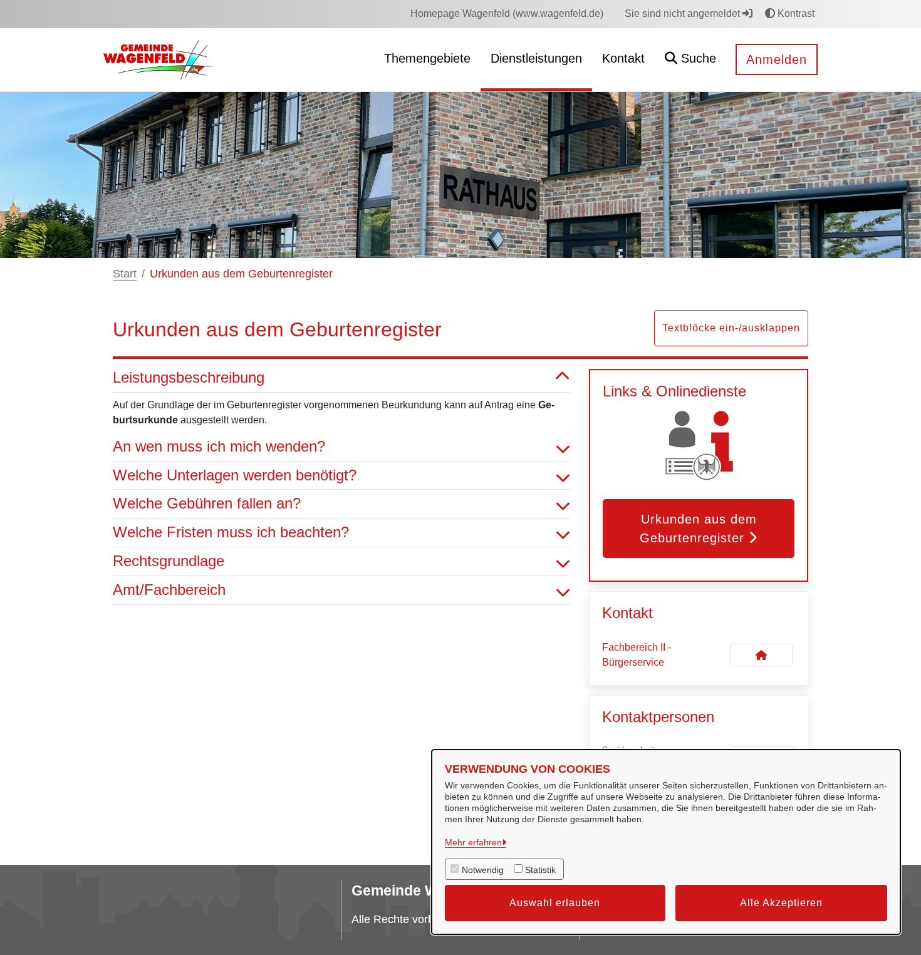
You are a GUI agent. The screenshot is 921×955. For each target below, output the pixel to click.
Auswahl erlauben (554, 902)
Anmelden (776, 59)
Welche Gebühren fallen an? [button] (207, 503)
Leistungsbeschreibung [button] (188, 377)
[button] (690, 59)
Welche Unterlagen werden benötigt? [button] (234, 475)
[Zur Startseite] (157, 59)
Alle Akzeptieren (781, 902)
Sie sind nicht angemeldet (683, 13)
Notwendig (483, 870)
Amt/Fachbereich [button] (169, 589)
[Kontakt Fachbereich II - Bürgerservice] (761, 655)
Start (125, 273)
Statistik (540, 870)
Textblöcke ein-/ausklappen (731, 328)
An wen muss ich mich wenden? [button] (219, 446)
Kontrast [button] (794, 13)
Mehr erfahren (473, 842)
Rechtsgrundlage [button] (168, 560)
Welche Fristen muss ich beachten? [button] (231, 532)
